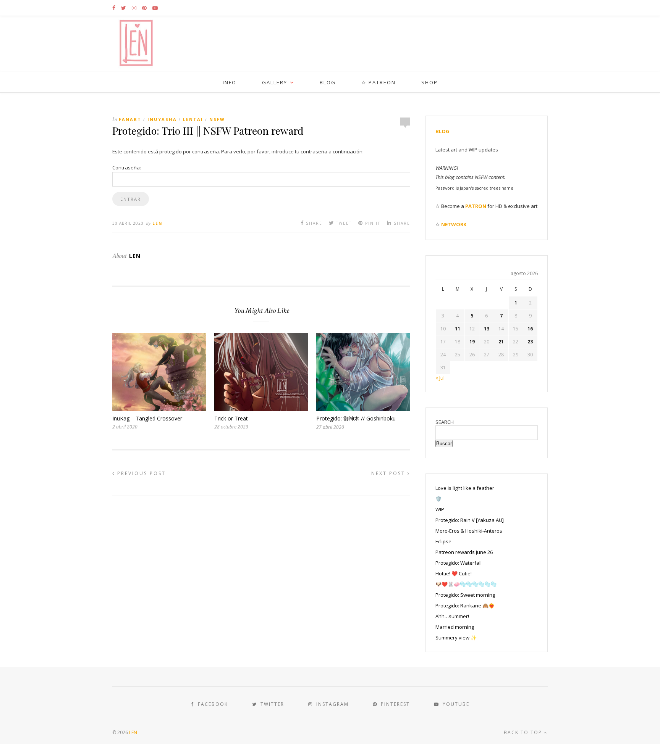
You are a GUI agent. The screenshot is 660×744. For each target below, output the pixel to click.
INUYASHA (162, 119)
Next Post (389, 473)
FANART (130, 119)
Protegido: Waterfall (458, 562)
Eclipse (443, 541)
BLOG (328, 82)
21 (501, 341)
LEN (133, 732)
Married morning (454, 626)
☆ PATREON (378, 82)
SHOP (429, 82)
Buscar (444, 443)
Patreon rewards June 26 (464, 552)
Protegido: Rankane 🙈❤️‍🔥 (465, 605)
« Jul (440, 377)
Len (157, 223)
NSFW (217, 119)
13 (486, 328)
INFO (229, 82)
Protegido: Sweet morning (465, 594)
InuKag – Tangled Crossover (147, 418)
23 (530, 341)
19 (472, 341)
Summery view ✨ (456, 637)
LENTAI (193, 119)
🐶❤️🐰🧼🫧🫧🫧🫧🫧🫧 (466, 584)
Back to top (524, 732)
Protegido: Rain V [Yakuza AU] (469, 520)
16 (530, 328)
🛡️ (438, 498)
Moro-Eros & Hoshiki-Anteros (468, 530)
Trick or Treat (231, 418)
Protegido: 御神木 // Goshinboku (356, 418)
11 (457, 328)
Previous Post (140, 473)
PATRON (475, 206)
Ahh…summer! (452, 616)
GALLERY (274, 82)
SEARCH (444, 422)
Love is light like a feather (464, 488)
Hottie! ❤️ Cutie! (453, 573)
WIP (439, 509)
